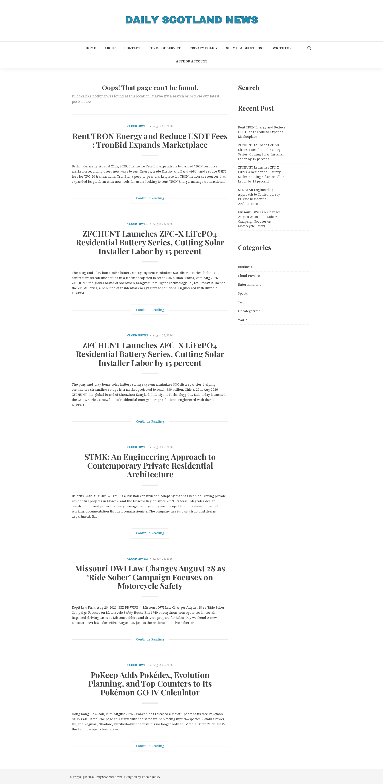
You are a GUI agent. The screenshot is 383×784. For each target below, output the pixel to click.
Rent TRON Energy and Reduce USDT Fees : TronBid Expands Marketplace (150, 140)
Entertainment (249, 284)
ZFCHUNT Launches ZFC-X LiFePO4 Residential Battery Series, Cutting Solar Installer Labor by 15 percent (150, 242)
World (243, 320)
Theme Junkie (151, 777)
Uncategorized (249, 311)
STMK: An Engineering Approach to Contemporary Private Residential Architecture (150, 465)
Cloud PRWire (137, 126)
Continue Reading (150, 198)
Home (91, 48)
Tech (242, 302)
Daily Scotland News (108, 777)
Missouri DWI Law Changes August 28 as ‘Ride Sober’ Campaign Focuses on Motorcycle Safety (150, 577)
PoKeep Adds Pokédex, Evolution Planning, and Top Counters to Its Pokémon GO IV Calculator (150, 683)
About (110, 48)
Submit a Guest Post (245, 48)
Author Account (191, 61)
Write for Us (285, 48)
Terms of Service (165, 48)
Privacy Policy (204, 48)
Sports (243, 293)
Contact (132, 48)
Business (245, 267)
